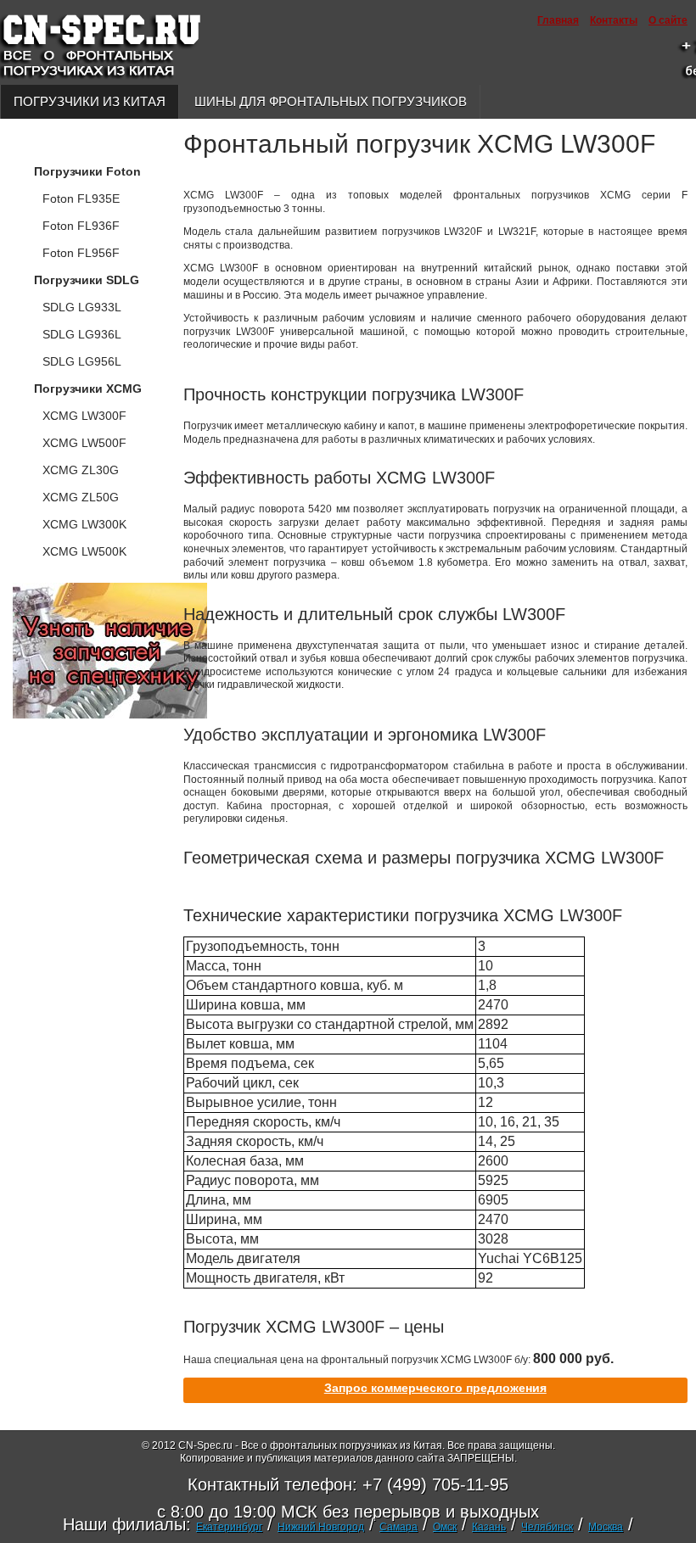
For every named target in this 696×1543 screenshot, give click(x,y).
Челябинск (547, 1527)
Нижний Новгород (321, 1527)
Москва (605, 1527)
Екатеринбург (229, 1527)
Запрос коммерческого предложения (435, 1388)
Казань (489, 1527)
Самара (398, 1527)
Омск (445, 1527)
